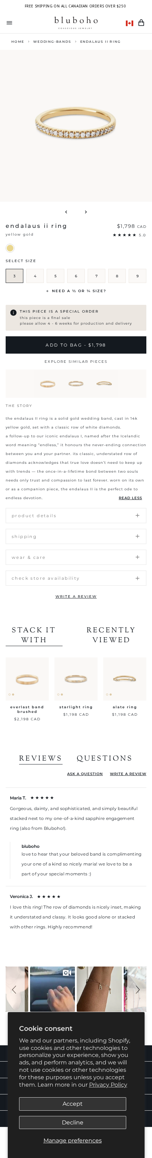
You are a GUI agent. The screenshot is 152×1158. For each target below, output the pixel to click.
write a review (76, 596)
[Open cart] (141, 23)
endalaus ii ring (100, 41)
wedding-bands (52, 41)
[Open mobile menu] (9, 22)
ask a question (85, 774)
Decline (72, 1122)
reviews (41, 759)
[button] (15, 989)
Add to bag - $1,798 (76, 345)
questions (105, 759)
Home (17, 41)
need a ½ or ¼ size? (79, 291)
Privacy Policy (108, 1084)
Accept (73, 1103)
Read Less (130, 498)
